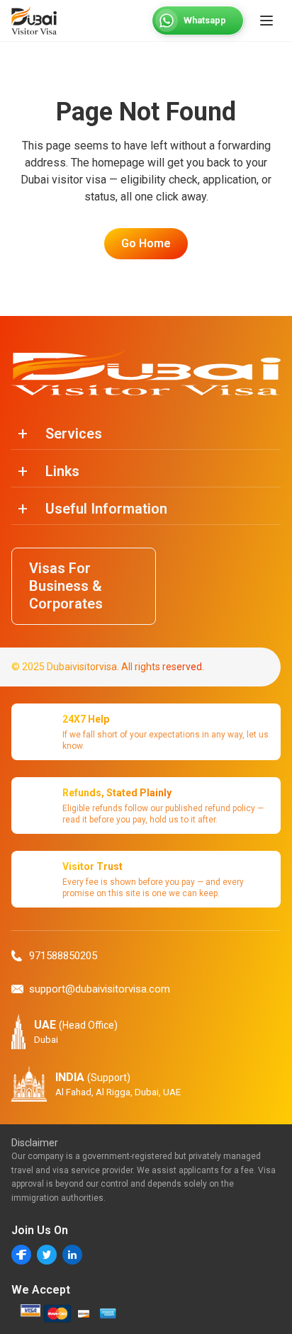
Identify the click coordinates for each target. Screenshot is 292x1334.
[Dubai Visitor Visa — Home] (34, 20)
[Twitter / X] (47, 1255)
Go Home (146, 243)
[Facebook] (21, 1255)
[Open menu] (266, 20)
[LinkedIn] (72, 1255)
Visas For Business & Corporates (66, 586)
